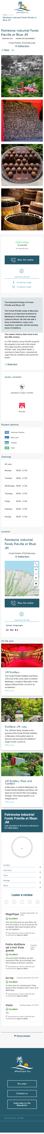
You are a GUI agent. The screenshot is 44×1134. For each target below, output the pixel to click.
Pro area (22, 1083)
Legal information (10, 1118)
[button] (37, 5)
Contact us (22, 1093)
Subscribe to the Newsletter (22, 1104)
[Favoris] (32, 5)
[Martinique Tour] (22, 1063)
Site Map (20, 1118)
